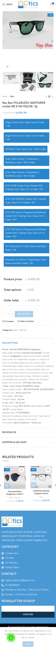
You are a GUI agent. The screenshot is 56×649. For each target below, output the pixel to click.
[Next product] (52, 96)
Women (23, 330)
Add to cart (24, 314)
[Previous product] (46, 96)
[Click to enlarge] (7, 67)
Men (12, 96)
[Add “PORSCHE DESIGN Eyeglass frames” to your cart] (33, 485)
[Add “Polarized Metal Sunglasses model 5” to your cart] (7, 486)
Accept (28, 644)
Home (5, 96)
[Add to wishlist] (21, 470)
